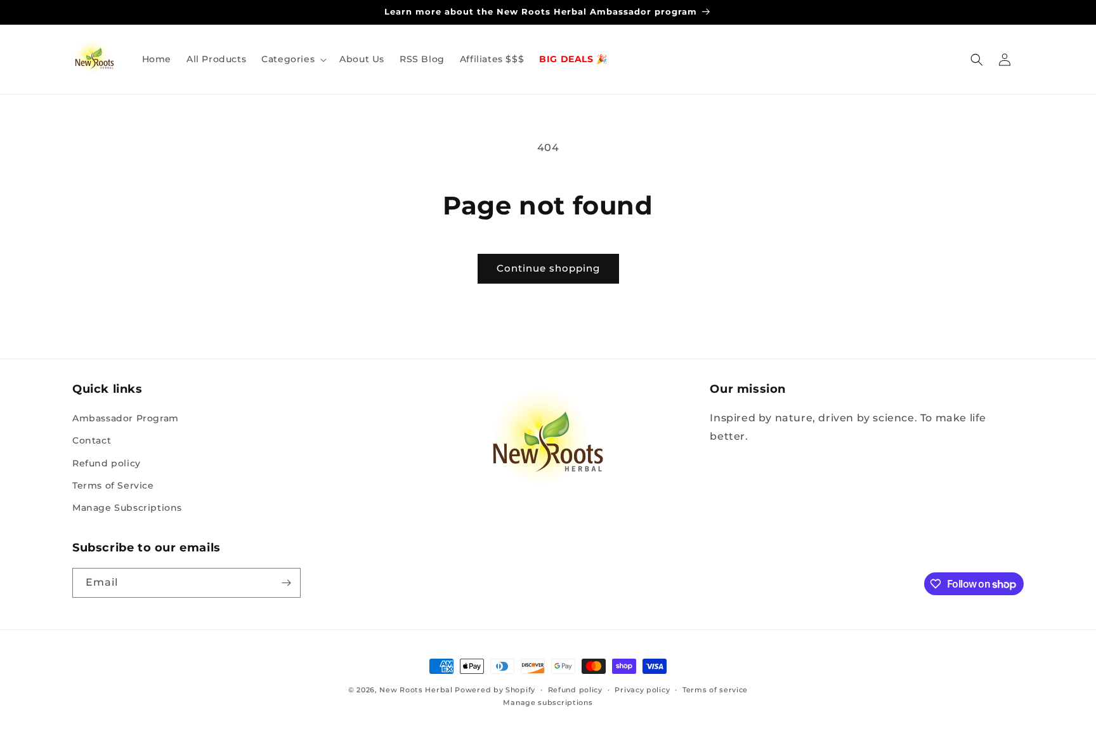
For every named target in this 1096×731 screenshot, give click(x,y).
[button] (293, 59)
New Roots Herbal (415, 689)
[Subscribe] (286, 583)
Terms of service (715, 689)
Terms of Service (113, 485)
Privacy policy (642, 689)
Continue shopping (548, 268)
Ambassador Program (125, 418)
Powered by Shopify (495, 689)
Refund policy (106, 463)
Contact (91, 440)
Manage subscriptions (547, 702)
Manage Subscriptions (127, 507)
